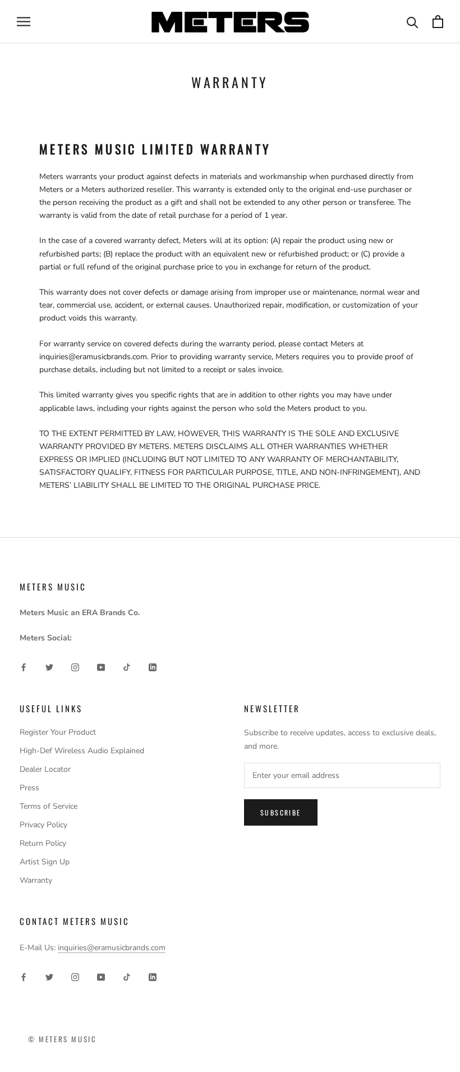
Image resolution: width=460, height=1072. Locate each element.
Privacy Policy (43, 824)
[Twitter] (49, 667)
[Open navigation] (23, 21)
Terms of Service (48, 806)
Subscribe (280, 812)
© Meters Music (62, 1038)
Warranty (36, 880)
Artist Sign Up (45, 861)
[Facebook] (23, 667)
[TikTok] (127, 667)
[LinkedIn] (153, 667)
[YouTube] (101, 667)
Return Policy (43, 843)
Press (29, 787)
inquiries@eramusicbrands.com (111, 947)
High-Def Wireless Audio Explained (82, 750)
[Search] (412, 22)
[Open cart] (438, 21)
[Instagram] (75, 667)
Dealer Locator (45, 769)
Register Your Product (58, 732)
